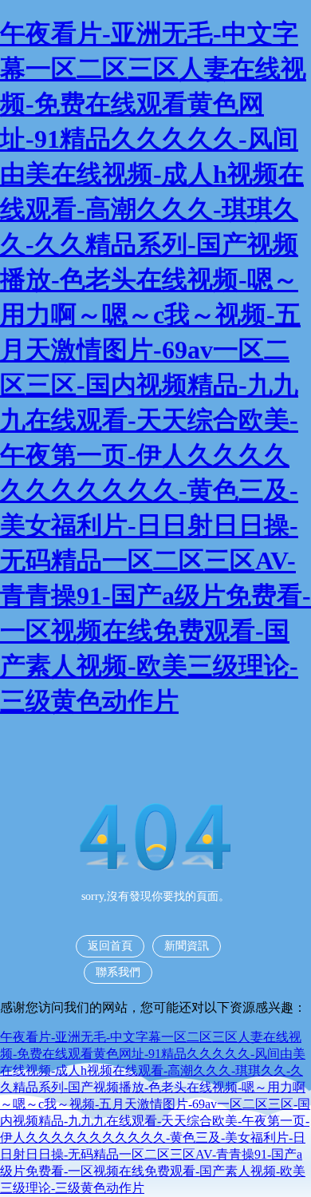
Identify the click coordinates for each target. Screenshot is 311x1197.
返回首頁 (110, 946)
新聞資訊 (186, 946)
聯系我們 (118, 972)
